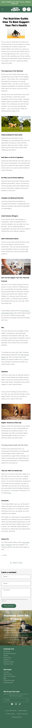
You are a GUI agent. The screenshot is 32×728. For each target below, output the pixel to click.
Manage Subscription (10, 653)
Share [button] (5, 555)
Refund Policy (7, 657)
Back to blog (17, 563)
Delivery (6, 655)
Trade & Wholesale (9, 680)
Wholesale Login (8, 682)
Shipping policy (17, 717)
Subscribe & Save (9, 662)
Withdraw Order (8, 664)
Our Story (6, 672)
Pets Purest (12, 710)
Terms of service (22, 714)
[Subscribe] (26, 700)
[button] (2, 9)
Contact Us (7, 660)
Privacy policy (10, 714)
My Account (7, 651)
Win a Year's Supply (9, 676)
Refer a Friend (8, 674)
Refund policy (22, 710)
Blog (5, 678)
